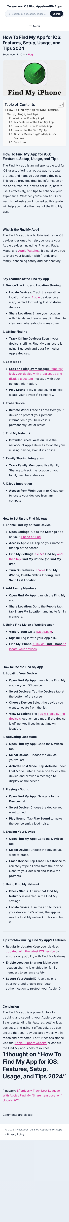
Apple (36, 297)
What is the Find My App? (28, 118)
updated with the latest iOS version (30, 951)
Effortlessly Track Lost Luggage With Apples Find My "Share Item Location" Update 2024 (32, 1095)
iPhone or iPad (31, 537)
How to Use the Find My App (31, 130)
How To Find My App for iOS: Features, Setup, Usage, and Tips (33, 112)
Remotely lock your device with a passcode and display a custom (36, 373)
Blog (30, 54)
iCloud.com (44, 631)
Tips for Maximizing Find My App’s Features (35, 136)
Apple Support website (31, 1043)
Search (56, 13)
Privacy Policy (15, 1134)
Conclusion (20, 142)
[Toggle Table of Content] (59, 105)
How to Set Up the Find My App (33, 126)
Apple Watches (28, 250)
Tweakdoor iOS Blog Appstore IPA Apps (34, 6)
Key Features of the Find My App (34, 122)
